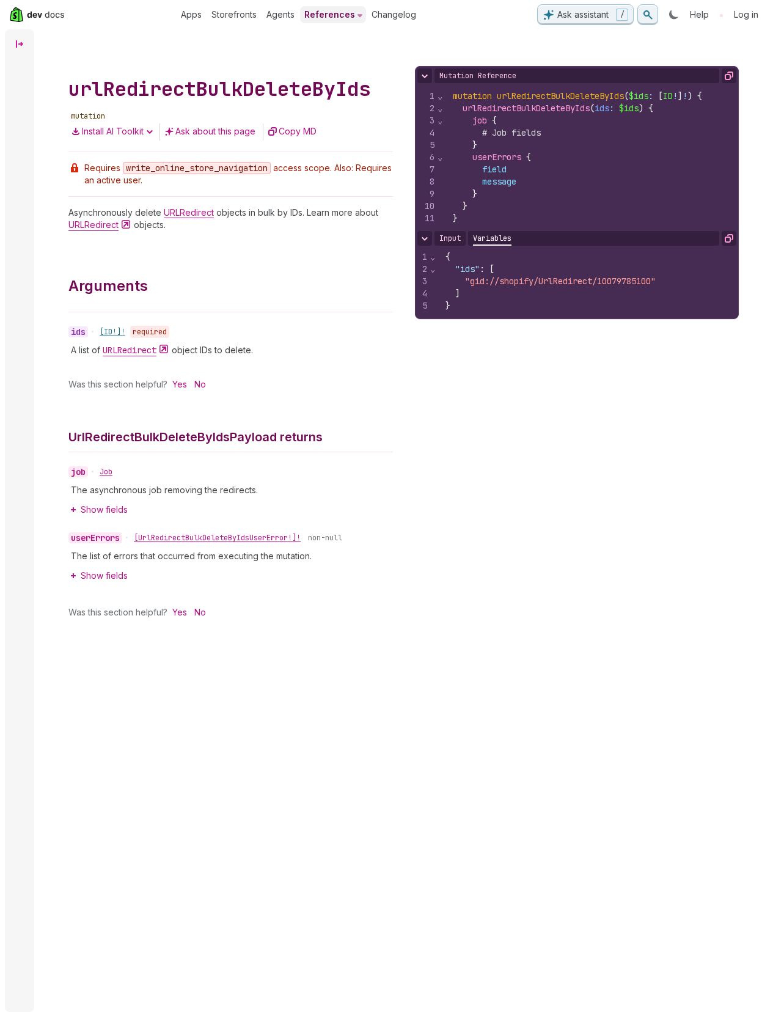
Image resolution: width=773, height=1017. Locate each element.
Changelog (394, 14)
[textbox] (591, 157)
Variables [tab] (492, 238)
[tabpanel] (577, 281)
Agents (280, 14)
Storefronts (234, 14)
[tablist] (492, 238)
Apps (191, 14)
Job (106, 472)
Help (699, 14)
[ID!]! (112, 332)
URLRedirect (189, 212)
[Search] (647, 14)
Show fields (104, 509)
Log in (746, 14)
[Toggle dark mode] (674, 14)
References (329, 14)
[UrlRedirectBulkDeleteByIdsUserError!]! (217, 538)
